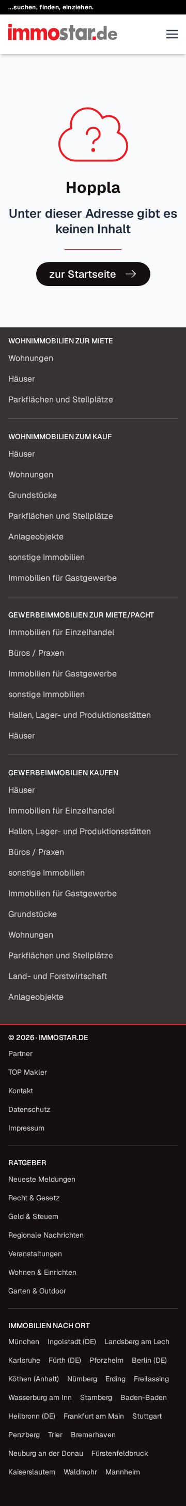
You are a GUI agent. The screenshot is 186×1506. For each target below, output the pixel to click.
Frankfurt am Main (94, 1416)
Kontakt (20, 1090)
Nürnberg (82, 1378)
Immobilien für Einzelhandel (61, 632)
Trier (55, 1434)
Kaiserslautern (31, 1472)
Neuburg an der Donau (45, 1453)
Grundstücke (32, 495)
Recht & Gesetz (34, 1197)
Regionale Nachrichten (46, 1235)
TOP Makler (27, 1072)
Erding (115, 1378)
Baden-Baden (143, 1397)
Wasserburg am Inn (40, 1397)
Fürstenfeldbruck (119, 1453)
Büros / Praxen (36, 652)
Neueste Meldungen (41, 1179)
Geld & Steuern (33, 1216)
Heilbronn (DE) (31, 1416)
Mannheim (122, 1472)
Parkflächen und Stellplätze (60, 399)
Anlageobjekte (36, 536)
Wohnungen (30, 358)
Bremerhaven (93, 1434)
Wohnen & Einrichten (42, 1272)
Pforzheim (106, 1360)
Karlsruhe (24, 1360)
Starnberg (96, 1397)
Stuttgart (147, 1416)
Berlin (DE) (149, 1360)
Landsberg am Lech (136, 1341)
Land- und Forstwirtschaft (57, 976)
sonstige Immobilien (46, 557)
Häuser (21, 378)
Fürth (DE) (65, 1360)
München (23, 1341)
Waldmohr (80, 1472)
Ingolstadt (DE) (72, 1341)
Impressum (26, 1128)
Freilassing (151, 1378)
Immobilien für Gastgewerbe (62, 578)
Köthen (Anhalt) (33, 1378)
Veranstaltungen (35, 1253)
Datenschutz (29, 1109)
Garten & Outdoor (37, 1291)
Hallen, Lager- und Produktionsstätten (79, 715)
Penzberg (24, 1434)
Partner (20, 1053)
